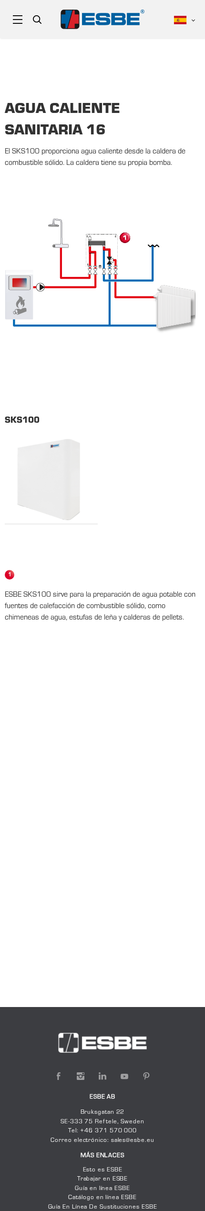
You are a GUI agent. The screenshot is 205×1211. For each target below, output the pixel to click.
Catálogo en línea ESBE (102, 1198)
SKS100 (22, 421)
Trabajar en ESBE (102, 1179)
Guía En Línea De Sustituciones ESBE (102, 1207)
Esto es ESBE (103, 1170)
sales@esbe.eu (132, 1140)
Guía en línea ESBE (102, 1188)
